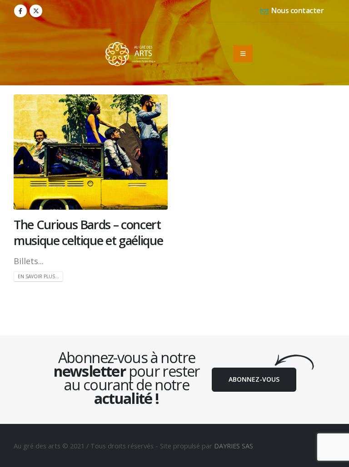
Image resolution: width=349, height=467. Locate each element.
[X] (36, 11)
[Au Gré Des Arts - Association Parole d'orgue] (130, 54)
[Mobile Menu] (243, 53)
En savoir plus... (38, 276)
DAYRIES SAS (233, 445)
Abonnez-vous (254, 379)
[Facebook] (20, 11)
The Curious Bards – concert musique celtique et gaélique (88, 232)
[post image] (91, 152)
